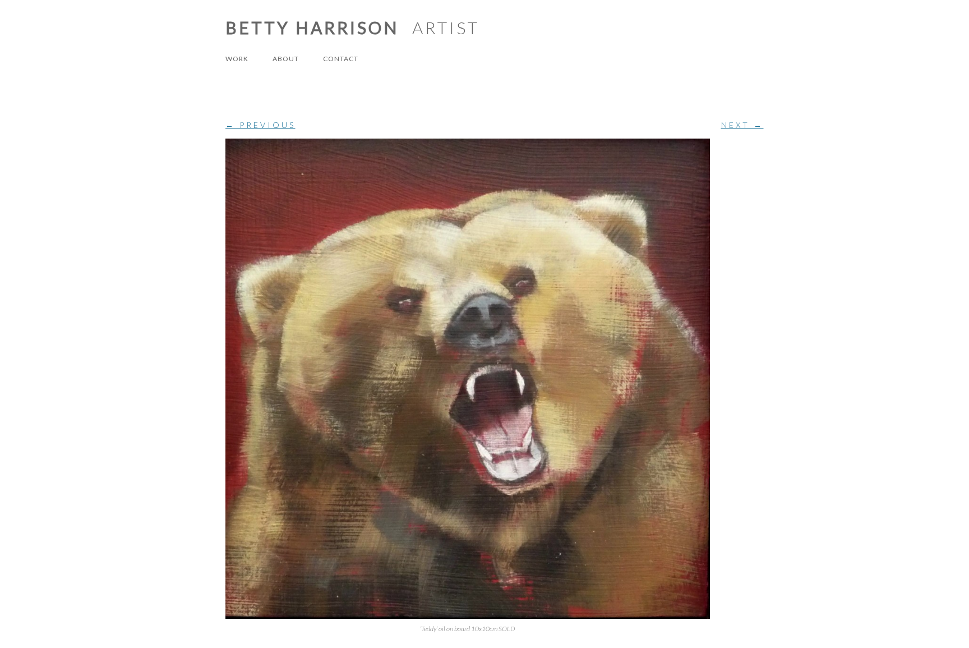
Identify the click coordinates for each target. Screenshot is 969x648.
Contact (340, 58)
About (286, 58)
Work (236, 58)
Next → (742, 125)
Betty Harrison (312, 27)
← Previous (260, 125)
